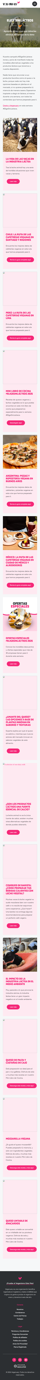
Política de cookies (20, 1340)
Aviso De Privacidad (20, 1344)
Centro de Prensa (20, 1316)
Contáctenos (20, 1312)
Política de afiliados (20, 1337)
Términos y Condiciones (20, 1331)
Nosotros (20, 1309)
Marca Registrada (20, 1347)
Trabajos (20, 1319)
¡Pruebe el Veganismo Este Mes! (20, 1283)
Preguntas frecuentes (20, 1334)
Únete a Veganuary (11, 105)
